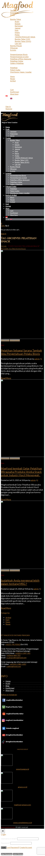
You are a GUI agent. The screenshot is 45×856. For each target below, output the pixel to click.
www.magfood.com (8, 827)
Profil (8, 8)
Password (5, 843)
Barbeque (19, 26)
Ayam (17, 21)
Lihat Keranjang (6, 854)
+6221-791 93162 (13, 644)
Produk (8, 17)
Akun (8, 87)
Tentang (13, 10)
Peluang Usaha (11, 65)
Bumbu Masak (16, 46)
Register (9, 109)
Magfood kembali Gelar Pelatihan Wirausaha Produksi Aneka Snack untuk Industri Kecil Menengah (21, 472)
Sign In (8, 106)
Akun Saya (14, 94)
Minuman (14, 48)
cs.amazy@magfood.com (16, 657)
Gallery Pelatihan (17, 63)
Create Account (26, 847)
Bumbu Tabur (15, 19)
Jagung (17, 28)
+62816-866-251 (14, 655)
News (12, 76)
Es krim (13, 50)
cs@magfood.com (13, 666)
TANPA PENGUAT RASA (25, 37)
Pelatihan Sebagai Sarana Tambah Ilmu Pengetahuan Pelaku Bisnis (21, 352)
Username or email (9, 838)
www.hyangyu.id (22, 769)
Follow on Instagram (9, 694)
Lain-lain (18, 43)
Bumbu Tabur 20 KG (23, 41)
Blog (7, 686)
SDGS (12, 15)
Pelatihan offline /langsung (20, 59)
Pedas (17, 35)
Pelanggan (14, 13)
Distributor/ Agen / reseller (21, 72)
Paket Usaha (15, 70)
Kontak (8, 85)
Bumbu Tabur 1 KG (22, 39)
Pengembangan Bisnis (19, 54)
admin (37, 359)
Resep (12, 79)
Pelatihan (14, 68)
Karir (8, 83)
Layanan (9, 52)
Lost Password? (13, 847)
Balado (17, 24)
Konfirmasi (14, 92)
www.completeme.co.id (22, 822)
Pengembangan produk (19, 57)
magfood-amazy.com (22, 805)
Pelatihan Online (16, 61)
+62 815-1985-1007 (18, 664)
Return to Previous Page (13, 248)
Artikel (13, 81)
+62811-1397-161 (22, 653)
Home (8, 6)
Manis (17, 32)
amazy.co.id (22, 787)
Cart (12, 90)
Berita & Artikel (12, 74)
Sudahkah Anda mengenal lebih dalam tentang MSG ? (20, 582)
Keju (16, 30)
